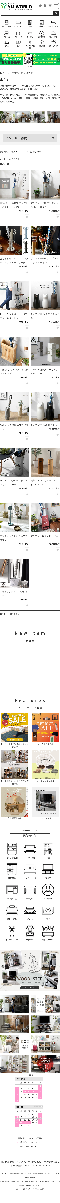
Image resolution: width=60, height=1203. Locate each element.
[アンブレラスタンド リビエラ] (45, 517)
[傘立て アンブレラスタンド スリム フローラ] (14, 462)
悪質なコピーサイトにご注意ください (30, 1165)
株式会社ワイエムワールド (30, 1189)
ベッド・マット (53, 27)
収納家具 (42, 26)
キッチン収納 (6, 26)
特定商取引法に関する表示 (46, 1162)
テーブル (30, 37)
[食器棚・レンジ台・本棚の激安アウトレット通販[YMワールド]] (18, 6)
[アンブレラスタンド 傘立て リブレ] (14, 517)
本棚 (30, 26)
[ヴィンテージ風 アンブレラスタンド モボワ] (45, 240)
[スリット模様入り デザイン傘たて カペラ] (45, 351)
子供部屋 (42, 46)
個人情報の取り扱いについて (15, 1162)
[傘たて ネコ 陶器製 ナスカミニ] (45, 295)
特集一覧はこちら (30, 830)
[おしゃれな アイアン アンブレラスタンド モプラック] (14, 240)
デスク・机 (18, 37)
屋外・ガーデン (53, 47)
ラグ (18, 46)
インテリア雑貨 (30, 47)
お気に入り (40, 6)
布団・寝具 (53, 37)
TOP (2, 73)
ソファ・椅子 (18, 26)
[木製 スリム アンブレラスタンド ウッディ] (14, 351)
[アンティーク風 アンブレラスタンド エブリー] (45, 185)
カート (50, 6)
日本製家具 (42, 37)
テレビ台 (7, 37)
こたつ (6, 46)
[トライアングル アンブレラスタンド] (14, 573)
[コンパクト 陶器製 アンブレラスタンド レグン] (14, 185)
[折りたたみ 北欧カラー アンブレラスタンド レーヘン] (14, 295)
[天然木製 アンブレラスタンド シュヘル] (45, 462)
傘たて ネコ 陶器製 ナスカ (44, 425)
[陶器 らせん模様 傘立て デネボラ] (14, 407)
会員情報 (45, 6)
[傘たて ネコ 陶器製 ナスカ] (45, 407)
